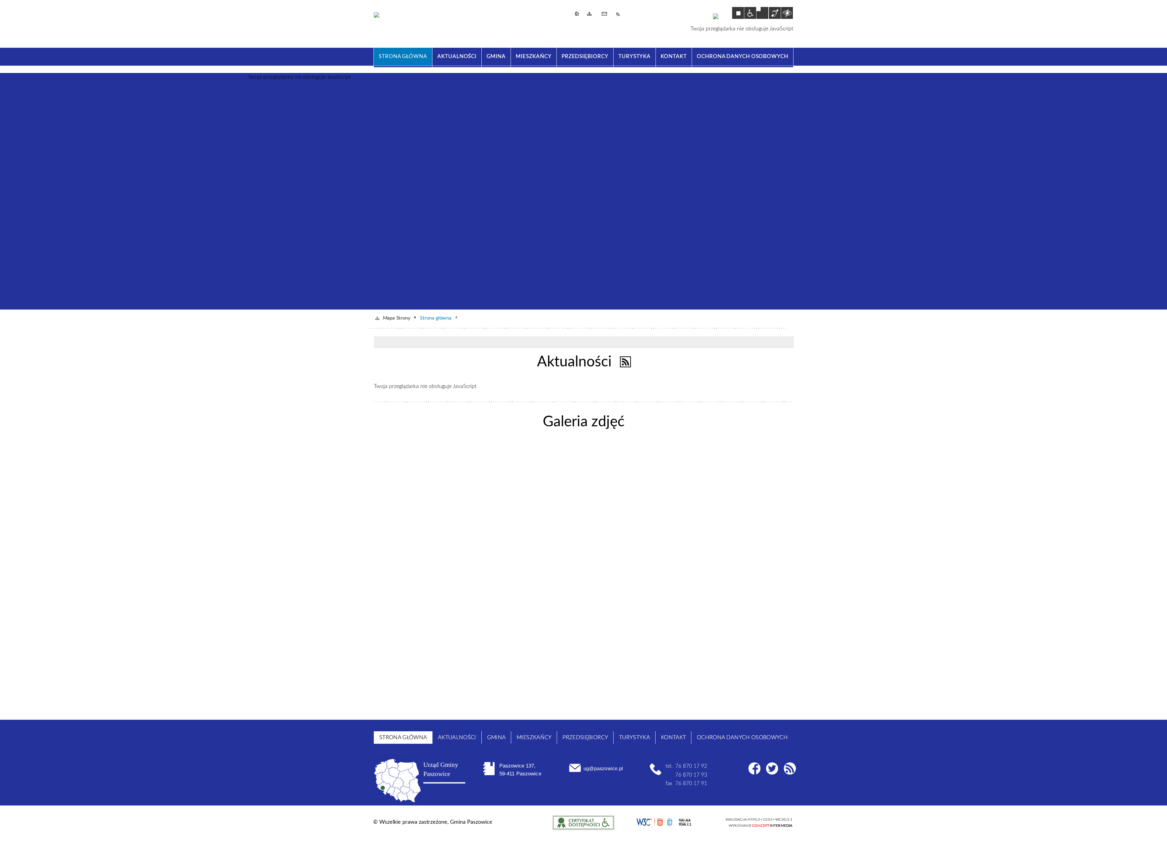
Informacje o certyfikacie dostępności (583, 822)
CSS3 (671, 822)
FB (755, 768)
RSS (620, 15)
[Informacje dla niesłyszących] (775, 13)
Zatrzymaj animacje (738, 13)
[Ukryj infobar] (787, 342)
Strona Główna (580, 15)
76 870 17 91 (691, 783)
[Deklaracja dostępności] (762, 13)
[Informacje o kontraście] (787, 13)
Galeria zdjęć (584, 421)
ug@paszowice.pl (603, 768)
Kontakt (606, 15)
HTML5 (660, 822)
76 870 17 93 (691, 775)
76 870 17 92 (691, 766)
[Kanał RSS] (626, 362)
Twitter (772, 768)
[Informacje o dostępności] (750, 13)
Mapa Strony (591, 15)
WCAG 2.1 (693, 821)
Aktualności (574, 362)
